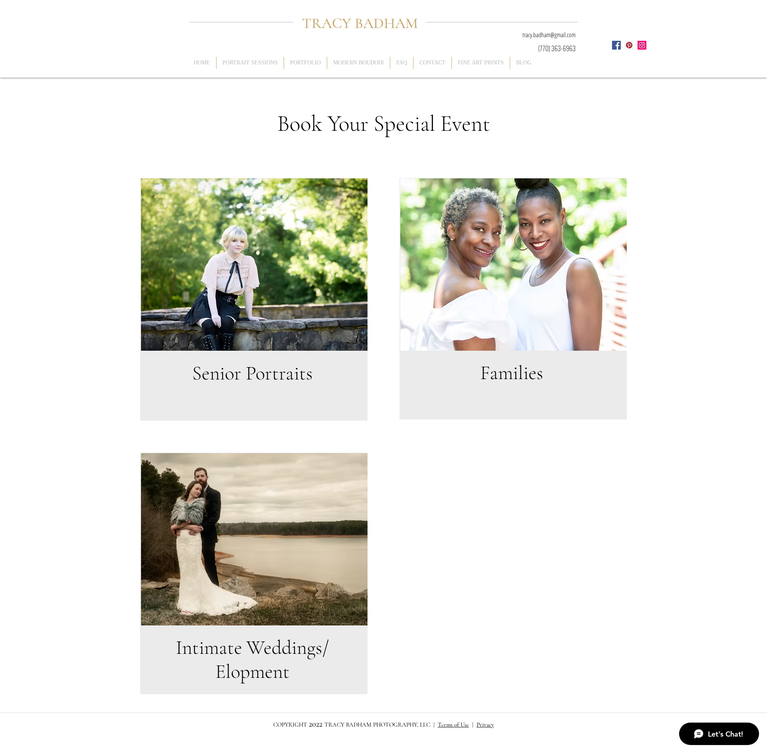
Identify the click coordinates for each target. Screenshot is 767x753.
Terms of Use (453, 724)
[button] (305, 63)
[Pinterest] (629, 45)
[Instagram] (642, 45)
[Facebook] (616, 45)
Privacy (485, 724)
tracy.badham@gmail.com (549, 34)
